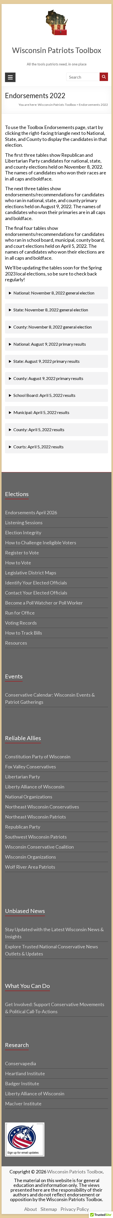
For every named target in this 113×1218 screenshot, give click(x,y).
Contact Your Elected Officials (36, 593)
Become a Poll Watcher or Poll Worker (44, 603)
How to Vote (18, 562)
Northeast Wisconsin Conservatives (42, 807)
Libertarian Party (22, 776)
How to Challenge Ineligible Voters (40, 542)
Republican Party (22, 827)
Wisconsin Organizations (30, 857)
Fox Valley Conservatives (30, 766)
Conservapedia (20, 1063)
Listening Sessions (24, 522)
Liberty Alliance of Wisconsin (34, 786)
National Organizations (28, 797)
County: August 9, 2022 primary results (48, 378)
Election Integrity (23, 532)
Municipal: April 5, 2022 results (41, 412)
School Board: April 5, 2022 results (44, 395)
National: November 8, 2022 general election (53, 292)
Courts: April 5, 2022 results (38, 446)
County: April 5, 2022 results (38, 429)
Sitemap (48, 1209)
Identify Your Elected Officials (36, 583)
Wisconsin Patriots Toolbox (56, 50)
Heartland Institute (25, 1073)
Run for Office (20, 613)
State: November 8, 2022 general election (50, 309)
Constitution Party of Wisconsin (37, 756)
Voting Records (21, 623)
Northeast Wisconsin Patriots (35, 817)
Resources (16, 643)
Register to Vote (22, 552)
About (30, 1209)
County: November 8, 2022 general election (52, 326)
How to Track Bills (23, 633)
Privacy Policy (74, 1209)
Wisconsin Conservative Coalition (39, 847)
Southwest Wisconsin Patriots (36, 837)
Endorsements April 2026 (31, 512)
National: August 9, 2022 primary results (49, 343)
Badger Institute (22, 1083)
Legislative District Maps (30, 572)
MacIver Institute (23, 1103)
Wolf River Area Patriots (30, 867)
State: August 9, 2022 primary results (46, 361)
